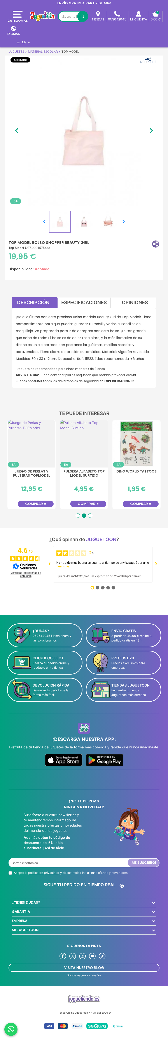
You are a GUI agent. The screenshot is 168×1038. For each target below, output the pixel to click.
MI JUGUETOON (25, 929)
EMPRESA (19, 920)
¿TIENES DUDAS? (26, 902)
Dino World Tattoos (47, 471)
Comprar (51, 503)
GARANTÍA (21, 911)
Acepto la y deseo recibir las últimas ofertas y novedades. (71, 872)
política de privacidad (43, 872)
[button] (155, 244)
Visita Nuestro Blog (84, 967)
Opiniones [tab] (135, 302)
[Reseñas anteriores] (49, 564)
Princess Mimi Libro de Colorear (100, 473)
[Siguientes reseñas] (156, 564)
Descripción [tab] (33, 302)
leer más (64, 566)
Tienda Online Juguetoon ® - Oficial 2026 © (84, 1012)
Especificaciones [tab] (84, 302)
